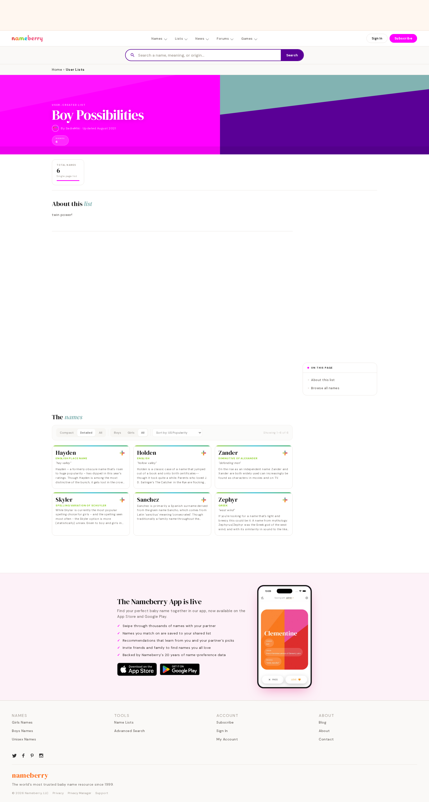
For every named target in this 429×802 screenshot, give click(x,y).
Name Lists (124, 722)
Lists (179, 38)
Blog (322, 722)
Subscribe (403, 38)
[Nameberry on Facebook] (23, 755)
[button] (172, 432)
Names (157, 38)
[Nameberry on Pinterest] (32, 755)
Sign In (377, 38)
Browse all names (325, 388)
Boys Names (22, 731)
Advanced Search (129, 731)
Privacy (58, 793)
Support (101, 793)
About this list (323, 380)
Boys (117, 433)
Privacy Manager (79, 793)
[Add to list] (122, 453)
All (100, 433)
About (324, 731)
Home (57, 69)
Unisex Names (24, 739)
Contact (326, 739)
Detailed (86, 433)
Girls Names (22, 722)
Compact (67, 433)
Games (247, 38)
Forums (223, 38)
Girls (131, 433)
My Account (227, 739)
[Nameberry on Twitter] (14, 755)
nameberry (30, 775)
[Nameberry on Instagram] (41, 755)
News (199, 38)
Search (292, 55)
